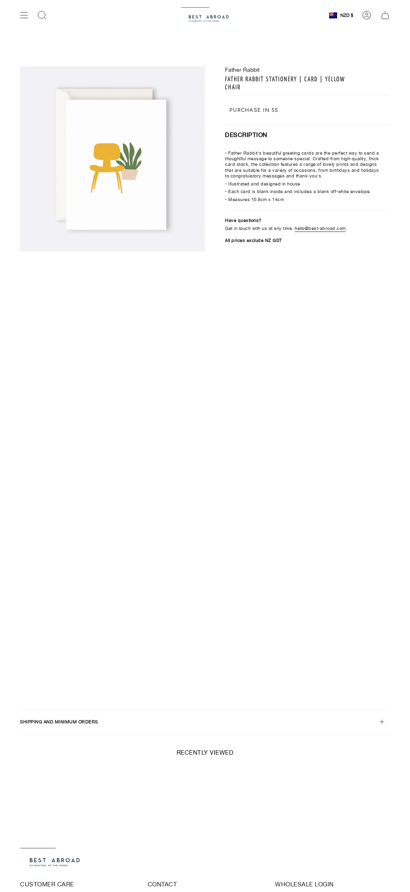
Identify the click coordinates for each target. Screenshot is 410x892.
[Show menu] (24, 15)
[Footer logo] (50, 858)
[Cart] (385, 15)
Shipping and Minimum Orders (59, 721)
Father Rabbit (242, 69)
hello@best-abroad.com (320, 228)
